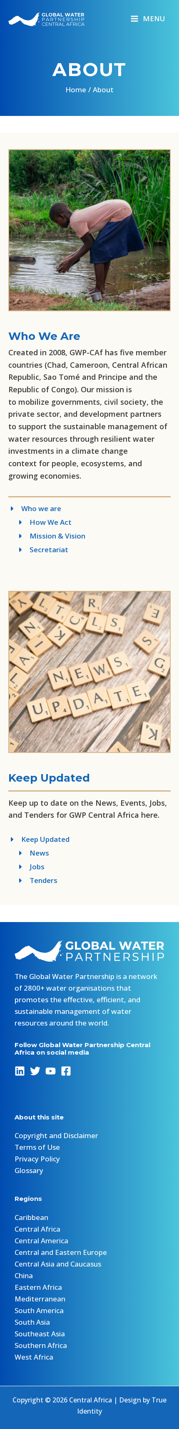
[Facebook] (66, 1071)
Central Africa (37, 1229)
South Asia (32, 1322)
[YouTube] (50, 1071)
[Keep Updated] (39, 839)
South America (39, 1310)
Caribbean (31, 1217)
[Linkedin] (20, 1071)
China (24, 1275)
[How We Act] (40, 522)
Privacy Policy (37, 1158)
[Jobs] (26, 867)
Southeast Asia (40, 1333)
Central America (41, 1240)
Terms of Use (37, 1147)
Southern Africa (41, 1345)
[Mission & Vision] (46, 536)
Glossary (29, 1170)
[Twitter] (35, 1071)
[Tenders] (32, 880)
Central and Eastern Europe (61, 1252)
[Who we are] (34, 508)
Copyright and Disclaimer (56, 1135)
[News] (28, 853)
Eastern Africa (38, 1287)
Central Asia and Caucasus (58, 1264)
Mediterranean (40, 1299)
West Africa (34, 1357)
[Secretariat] (38, 550)
